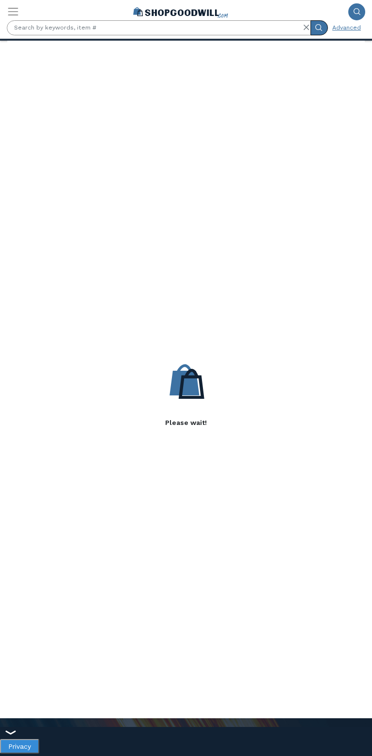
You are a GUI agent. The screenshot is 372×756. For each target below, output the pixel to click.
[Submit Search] (356, 11)
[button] (306, 27)
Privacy (19, 746)
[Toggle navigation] (13, 11)
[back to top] (356, 720)
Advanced (346, 27)
